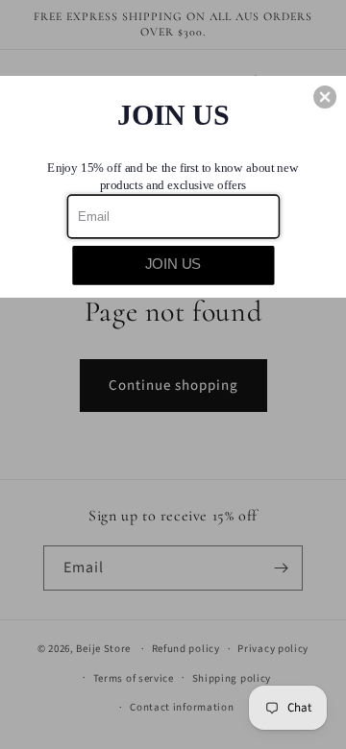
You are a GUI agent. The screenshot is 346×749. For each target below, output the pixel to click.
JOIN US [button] (173, 264)
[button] (324, 97)
